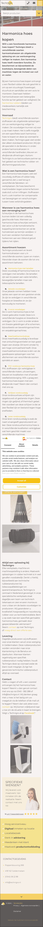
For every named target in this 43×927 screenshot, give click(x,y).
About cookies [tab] (21, 445)
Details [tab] (35, 445)
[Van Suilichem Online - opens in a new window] (32, 438)
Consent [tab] (7, 445)
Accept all (21, 481)
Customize (21, 487)
